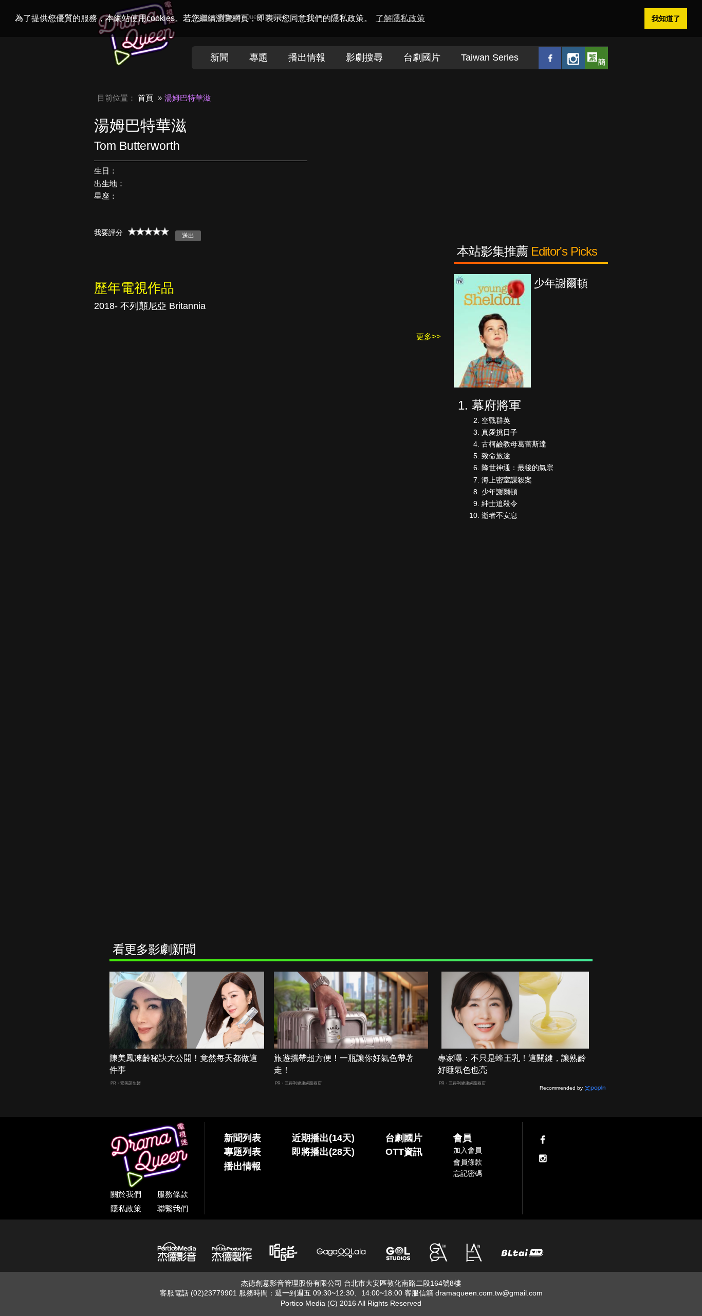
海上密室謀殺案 (507, 480)
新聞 (219, 57)
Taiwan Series (490, 57)
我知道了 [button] (666, 18)
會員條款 (467, 1162)
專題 (258, 57)
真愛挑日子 (500, 432)
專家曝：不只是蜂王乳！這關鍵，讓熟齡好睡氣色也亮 (512, 1064)
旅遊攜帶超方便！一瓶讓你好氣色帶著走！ (344, 1064)
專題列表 (242, 1152)
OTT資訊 (403, 1152)
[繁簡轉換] (596, 57)
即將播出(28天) (323, 1152)
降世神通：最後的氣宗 (517, 467)
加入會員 (467, 1150)
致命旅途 (496, 456)
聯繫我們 (172, 1208)
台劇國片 (421, 57)
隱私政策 (125, 1208)
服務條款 (172, 1194)
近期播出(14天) (323, 1138)
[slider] (148, 231)
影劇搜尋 (364, 57)
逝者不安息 (500, 515)
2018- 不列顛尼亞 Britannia (150, 306)
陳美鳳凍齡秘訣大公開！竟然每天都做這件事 (183, 1064)
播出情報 (306, 57)
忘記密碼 (467, 1173)
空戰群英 (496, 420)
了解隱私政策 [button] (400, 18)
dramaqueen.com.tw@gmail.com (489, 1293)
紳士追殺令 (500, 503)
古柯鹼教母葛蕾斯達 (514, 444)
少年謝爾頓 (500, 492)
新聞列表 (242, 1138)
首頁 (145, 97)
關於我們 (125, 1194)
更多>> (428, 336)
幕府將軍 (496, 405)
